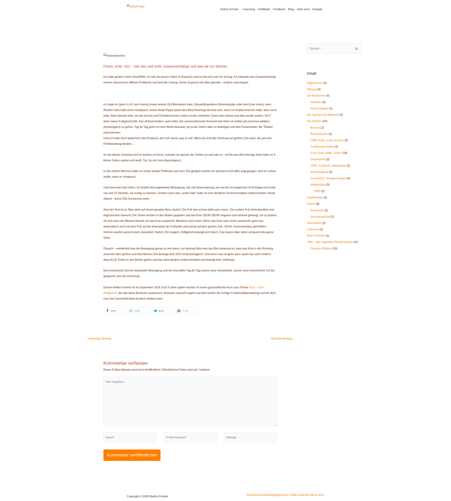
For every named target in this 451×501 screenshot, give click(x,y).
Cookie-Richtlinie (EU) (310, 495)
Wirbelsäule (317, 184)
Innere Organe (319, 108)
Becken (315, 127)
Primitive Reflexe (321, 248)
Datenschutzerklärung (260, 495)
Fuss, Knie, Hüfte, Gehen (326, 152)
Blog (291, 9)
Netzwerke (317, 210)
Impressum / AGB (285, 495)
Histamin (316, 102)
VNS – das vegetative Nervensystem (330, 241)
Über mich (303, 9)
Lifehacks (313, 229)
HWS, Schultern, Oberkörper (328, 165)
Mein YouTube (316, 235)
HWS (317, 191)
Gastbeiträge (315, 197)
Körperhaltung (319, 171)
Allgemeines (315, 82)
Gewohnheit (318, 159)
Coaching (249, 9)
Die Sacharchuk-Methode (323, 114)
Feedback (279, 9)
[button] (230, 9)
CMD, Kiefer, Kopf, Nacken (327, 140)
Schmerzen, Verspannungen (328, 178)
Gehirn (311, 203)
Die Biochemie (316, 95)
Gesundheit (314, 222)
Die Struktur (314, 121)
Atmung (312, 89)
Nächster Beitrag (283, 338)
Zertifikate (264, 9)
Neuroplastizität (320, 216)
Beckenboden (319, 133)
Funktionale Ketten (322, 146)
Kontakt (317, 9)
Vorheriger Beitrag (98, 338)
